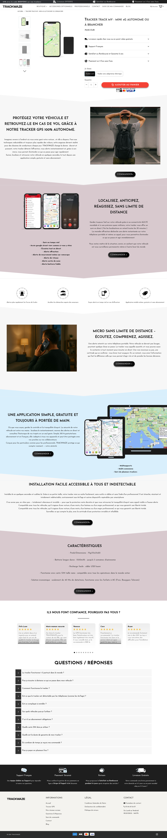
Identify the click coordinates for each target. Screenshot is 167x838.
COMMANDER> (125, 174)
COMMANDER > (118, 255)
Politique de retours (91, 810)
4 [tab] (81, 652)
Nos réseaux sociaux (53, 810)
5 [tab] (83, 652)
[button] (117, 39)
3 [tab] (79, 652)
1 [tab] (74, 652)
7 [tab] (88, 652)
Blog (47, 824)
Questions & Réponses (54, 814)
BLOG (128, 6)
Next (154, 639)
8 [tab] (90, 652)
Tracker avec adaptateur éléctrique (109, 74)
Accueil (48, 803)
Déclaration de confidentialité (95, 807)
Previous (13, 639)
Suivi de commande (52, 817)
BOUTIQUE (41, 6)
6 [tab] (85, 652)
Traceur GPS (50, 807)
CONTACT (96, 6)
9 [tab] (92, 652)
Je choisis (88, 69)
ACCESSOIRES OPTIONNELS (60, 6)
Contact (49, 821)
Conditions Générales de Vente (95, 803)
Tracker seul (90, 74)
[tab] (117, 39)
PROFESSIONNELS (82, 6)
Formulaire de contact (133, 803)
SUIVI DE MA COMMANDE (113, 6)
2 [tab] (76, 652)
